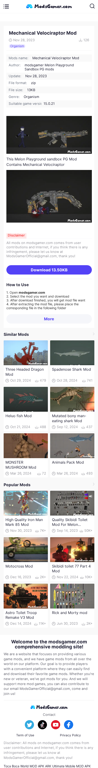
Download (49, 269)
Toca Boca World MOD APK (24, 766)
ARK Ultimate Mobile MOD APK (68, 766)
